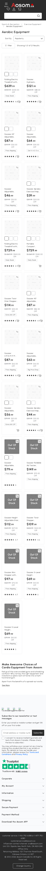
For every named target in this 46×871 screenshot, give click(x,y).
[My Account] (13, 9)
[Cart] (19, 9)
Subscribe (38, 733)
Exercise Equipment (32, 24)
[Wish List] (8, 9)
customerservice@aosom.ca (23, 841)
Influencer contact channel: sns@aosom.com (23, 844)
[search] (38, 16)
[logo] (22, 5)
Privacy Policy (22, 754)
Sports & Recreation (10, 24)
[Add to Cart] (19, 101)
